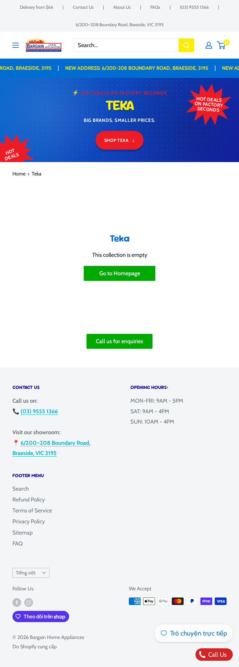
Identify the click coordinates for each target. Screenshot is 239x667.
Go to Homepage (119, 273)
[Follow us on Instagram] (28, 602)
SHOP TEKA (119, 140)
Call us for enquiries (119, 341)
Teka (36, 174)
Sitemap (22, 532)
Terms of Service (32, 510)
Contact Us (83, 7)
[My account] (209, 45)
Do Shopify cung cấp (34, 647)
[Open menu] (15, 45)
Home (19, 174)
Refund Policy (28, 499)
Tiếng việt (25, 573)
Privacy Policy (28, 521)
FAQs (155, 7)
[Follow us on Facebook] (16, 602)
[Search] (186, 45)
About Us (122, 7)
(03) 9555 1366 (194, 7)
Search (20, 488)
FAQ (17, 543)
